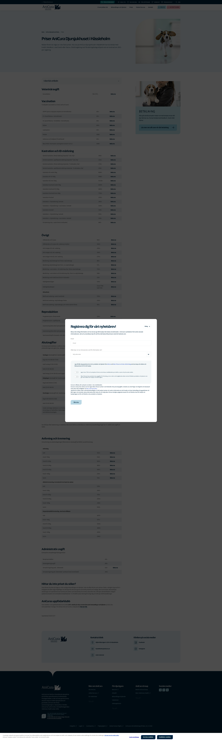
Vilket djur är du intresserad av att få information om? (86, 350)
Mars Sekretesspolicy (91, 388)
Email (72, 339)
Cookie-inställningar (134, 737)
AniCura (109, 364)
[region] (111, 737)
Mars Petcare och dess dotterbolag (122, 364)
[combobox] (111, 354)
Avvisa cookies (148, 737)
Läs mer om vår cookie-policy (111, 735)
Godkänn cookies (165, 737)
